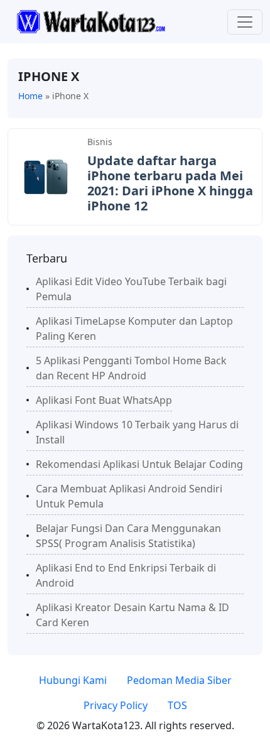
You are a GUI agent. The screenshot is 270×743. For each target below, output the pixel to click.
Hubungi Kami (73, 680)
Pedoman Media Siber (179, 680)
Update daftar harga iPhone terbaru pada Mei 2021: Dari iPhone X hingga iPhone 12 (170, 183)
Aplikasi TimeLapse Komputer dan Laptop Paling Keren (134, 328)
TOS (177, 705)
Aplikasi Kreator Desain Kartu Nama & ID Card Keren (132, 614)
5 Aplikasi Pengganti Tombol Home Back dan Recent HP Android (131, 368)
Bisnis (99, 142)
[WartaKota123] (91, 21)
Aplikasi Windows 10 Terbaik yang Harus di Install (137, 432)
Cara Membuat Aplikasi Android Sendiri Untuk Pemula (129, 496)
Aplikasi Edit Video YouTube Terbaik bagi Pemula (131, 288)
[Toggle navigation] (244, 22)
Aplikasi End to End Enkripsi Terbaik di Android (126, 575)
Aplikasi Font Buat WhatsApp (104, 400)
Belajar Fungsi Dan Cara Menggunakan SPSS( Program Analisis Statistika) (128, 535)
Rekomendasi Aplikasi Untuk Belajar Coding (139, 464)
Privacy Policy (116, 705)
